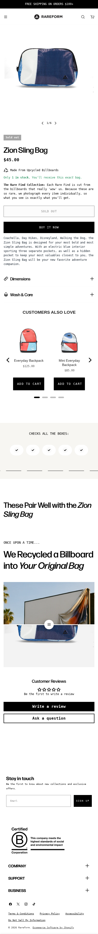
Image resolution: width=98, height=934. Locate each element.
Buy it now (49, 227)
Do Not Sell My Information (26, 920)
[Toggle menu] (5, 17)
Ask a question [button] (49, 718)
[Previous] (8, 360)
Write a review (49, 706)
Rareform (24, 927)
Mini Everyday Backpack (69, 363)
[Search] (83, 17)
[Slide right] (55, 123)
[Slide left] (42, 123)
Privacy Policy (50, 913)
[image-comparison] (49, 624)
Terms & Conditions (21, 913)
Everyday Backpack (29, 360)
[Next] (89, 360)
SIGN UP (82, 801)
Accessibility (74, 913)
